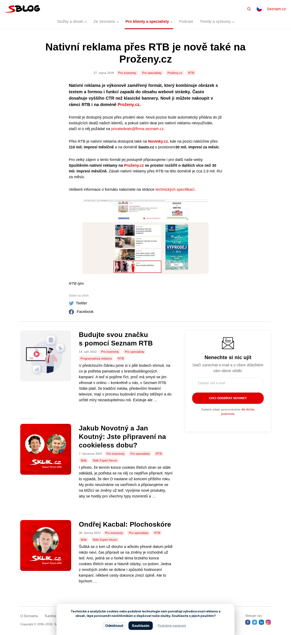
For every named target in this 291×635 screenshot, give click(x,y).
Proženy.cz (174, 73)
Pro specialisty (151, 73)
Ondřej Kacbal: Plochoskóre (125, 524)
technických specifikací (175, 189)
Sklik (84, 460)
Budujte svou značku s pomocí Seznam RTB (116, 339)
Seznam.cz (276, 9)
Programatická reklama (96, 358)
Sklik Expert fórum (105, 460)
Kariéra (50, 616)
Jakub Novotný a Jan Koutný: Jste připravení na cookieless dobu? (122, 436)
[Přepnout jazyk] (259, 8)
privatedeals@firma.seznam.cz (137, 129)
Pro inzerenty (127, 73)
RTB (191, 73)
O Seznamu (29, 616)
